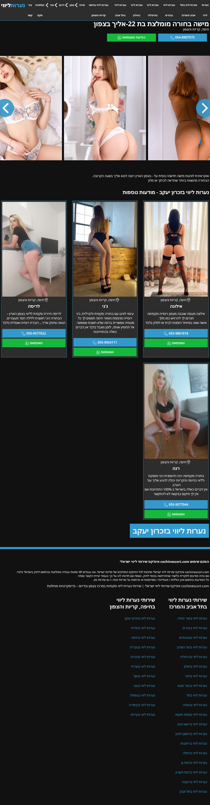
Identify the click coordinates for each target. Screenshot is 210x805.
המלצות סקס (39, 10)
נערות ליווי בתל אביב (120, 10)
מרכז (82, 5)
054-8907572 (185, 37)
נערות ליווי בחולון (137, 10)
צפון (72, 5)
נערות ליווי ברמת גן (194, 762)
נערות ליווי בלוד (196, 695)
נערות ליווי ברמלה (195, 753)
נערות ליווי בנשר (144, 676)
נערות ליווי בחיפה (143, 637)
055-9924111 (107, 342)
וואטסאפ (178, 343)
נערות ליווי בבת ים (169, 10)
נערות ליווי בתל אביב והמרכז (188, 10)
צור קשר (29, 10)
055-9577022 (36, 333)
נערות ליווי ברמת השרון (191, 772)
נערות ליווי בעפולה (142, 695)
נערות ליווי (205, 10)
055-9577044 (178, 504)
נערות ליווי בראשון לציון (191, 734)
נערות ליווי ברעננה (194, 782)
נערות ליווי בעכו (144, 685)
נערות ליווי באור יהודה (192, 618)
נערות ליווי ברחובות (193, 743)
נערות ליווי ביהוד (196, 676)
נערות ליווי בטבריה (142, 647)
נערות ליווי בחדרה (143, 628)
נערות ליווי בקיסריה (142, 705)
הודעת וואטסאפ (133, 37)
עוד (52, 5)
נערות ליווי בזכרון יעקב (169, 531)
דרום (61, 5)
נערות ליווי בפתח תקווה (191, 714)
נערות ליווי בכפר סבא (192, 685)
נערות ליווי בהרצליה (153, 10)
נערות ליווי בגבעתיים (193, 637)
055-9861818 (178, 333)
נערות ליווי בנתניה (195, 705)
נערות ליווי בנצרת (143, 666)
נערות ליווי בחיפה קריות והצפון (98, 10)
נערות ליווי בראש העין (192, 724)
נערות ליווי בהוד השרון (192, 647)
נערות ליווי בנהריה (142, 657)
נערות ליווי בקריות (143, 714)
